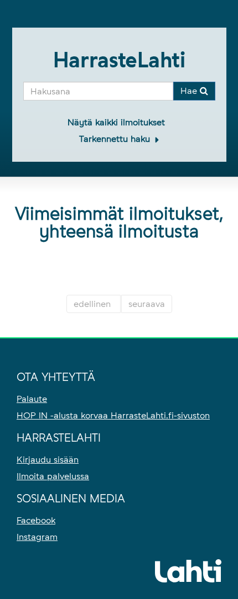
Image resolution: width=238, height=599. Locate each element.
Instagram (37, 537)
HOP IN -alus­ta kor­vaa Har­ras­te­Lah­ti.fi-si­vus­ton (113, 415)
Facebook (36, 520)
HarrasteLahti (119, 59)
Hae (190, 91)
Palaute (32, 399)
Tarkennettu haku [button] (116, 139)
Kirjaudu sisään (48, 459)
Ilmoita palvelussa (53, 476)
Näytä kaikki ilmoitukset (116, 122)
